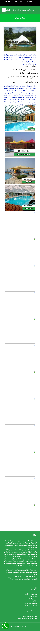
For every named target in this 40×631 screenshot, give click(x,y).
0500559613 (29, 1)
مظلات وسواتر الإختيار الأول (20, 10)
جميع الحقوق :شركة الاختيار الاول (20, 626)
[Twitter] (20, 4)
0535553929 (8, 1)
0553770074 (19, 1)
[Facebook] (23, 4)
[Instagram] (17, 4)
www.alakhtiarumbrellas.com (27, 618)
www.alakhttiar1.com (30, 616)
